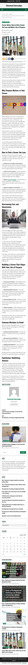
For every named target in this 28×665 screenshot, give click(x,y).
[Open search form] (25, 9)
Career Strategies (5, 22)
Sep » (24, 554)
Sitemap (24, 663)
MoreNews (20, 659)
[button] (2, 9)
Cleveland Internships (14, 5)
